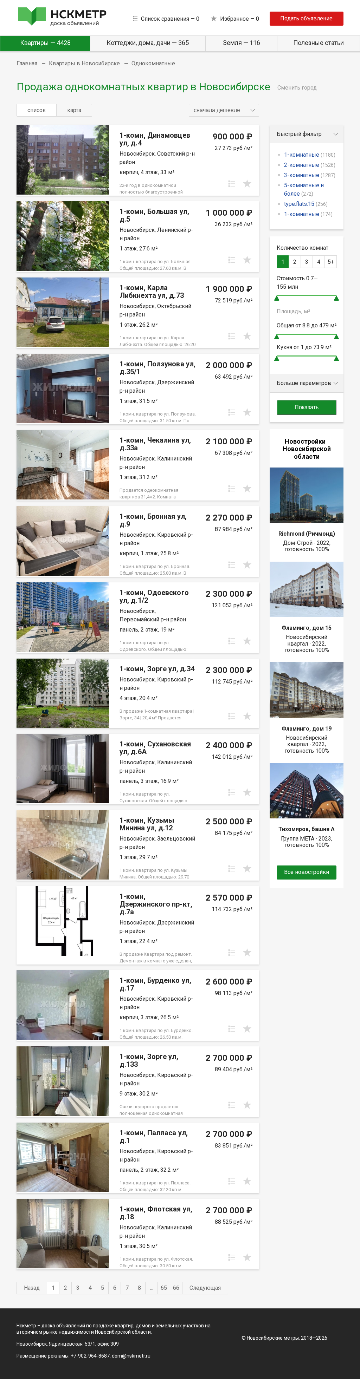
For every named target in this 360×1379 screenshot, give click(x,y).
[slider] (276, 298)
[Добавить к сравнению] (232, 184)
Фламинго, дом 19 (307, 728)
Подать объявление (306, 18)
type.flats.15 (306, 204)
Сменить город (297, 87)
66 (176, 1288)
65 (164, 1288)
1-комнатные (309, 154)
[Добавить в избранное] (247, 184)
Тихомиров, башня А (306, 829)
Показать (307, 407)
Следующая (205, 1288)
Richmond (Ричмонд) (306, 533)
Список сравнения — (170, 18)
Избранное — (239, 18)
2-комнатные (309, 165)
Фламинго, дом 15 (307, 628)
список (36, 110)
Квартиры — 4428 (45, 42)
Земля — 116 (241, 42)
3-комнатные (309, 175)
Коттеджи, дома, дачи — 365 (148, 42)
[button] (224, 110)
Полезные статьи (318, 42)
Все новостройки (306, 872)
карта (74, 110)
